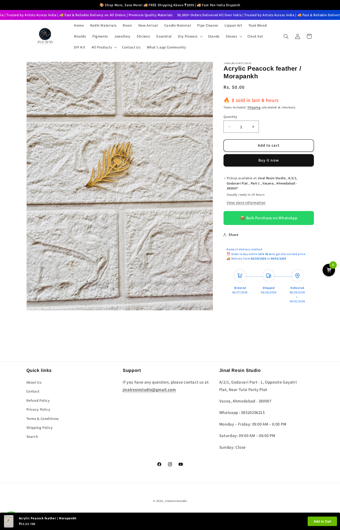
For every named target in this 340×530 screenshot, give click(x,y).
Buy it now (268, 160)
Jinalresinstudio (176, 501)
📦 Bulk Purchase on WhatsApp (268, 218)
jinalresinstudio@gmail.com (149, 389)
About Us (34, 382)
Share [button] (233, 234)
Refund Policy (38, 400)
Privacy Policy (38, 409)
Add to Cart (322, 521)
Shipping (254, 107)
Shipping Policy (39, 427)
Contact (33, 391)
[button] (190, 36)
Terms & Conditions (42, 418)
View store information (246, 202)
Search (32, 436)
